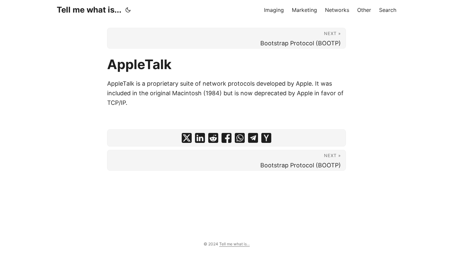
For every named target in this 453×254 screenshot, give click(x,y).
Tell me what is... (89, 10)
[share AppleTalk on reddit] (213, 138)
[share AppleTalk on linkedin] (200, 138)
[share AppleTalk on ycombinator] (266, 138)
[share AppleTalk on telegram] (253, 138)
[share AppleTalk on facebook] (226, 138)
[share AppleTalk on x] (187, 138)
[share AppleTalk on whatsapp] (240, 138)
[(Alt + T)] (128, 10)
